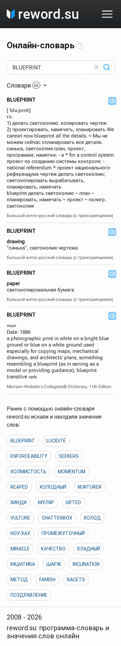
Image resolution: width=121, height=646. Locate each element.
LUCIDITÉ (56, 440)
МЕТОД (19, 579)
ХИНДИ (18, 502)
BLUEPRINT (22, 440)
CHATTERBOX (57, 518)
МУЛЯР (46, 502)
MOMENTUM (71, 471)
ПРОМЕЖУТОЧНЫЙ (63, 533)
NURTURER (90, 487)
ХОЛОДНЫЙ (52, 487)
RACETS (76, 579)
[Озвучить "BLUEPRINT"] (110, 101)
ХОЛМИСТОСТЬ (28, 471)
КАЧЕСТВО (53, 548)
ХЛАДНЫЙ (88, 548)
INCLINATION (86, 564)
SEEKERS (69, 456)
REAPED (19, 487)
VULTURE (20, 518)
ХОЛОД (92, 518)
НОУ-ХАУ (20, 533)
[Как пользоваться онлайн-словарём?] (80, 46)
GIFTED (73, 502)
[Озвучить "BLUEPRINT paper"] (110, 274)
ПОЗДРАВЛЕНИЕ (28, 595)
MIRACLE (20, 548)
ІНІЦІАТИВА (22, 564)
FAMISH (47, 579)
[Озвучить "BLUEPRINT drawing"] (110, 232)
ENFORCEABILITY (28, 456)
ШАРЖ (53, 564)
